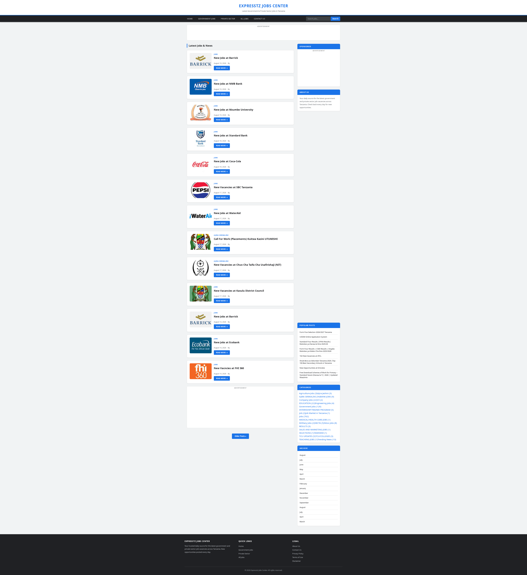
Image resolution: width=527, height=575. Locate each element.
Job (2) (302, 413)
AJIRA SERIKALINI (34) (309, 396)
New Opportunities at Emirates (312, 368)
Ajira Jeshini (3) (324, 393)
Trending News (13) (327, 439)
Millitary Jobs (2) (307, 423)
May (301, 469)
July (301, 460)
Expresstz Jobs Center (263, 5)
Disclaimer (296, 561)
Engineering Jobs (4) (324, 403)
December (304, 493)
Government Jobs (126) (310, 406)
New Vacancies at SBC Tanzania (233, 187)
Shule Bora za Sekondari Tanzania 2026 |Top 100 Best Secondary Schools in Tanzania (317, 362)
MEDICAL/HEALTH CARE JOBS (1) (314, 419)
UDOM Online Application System (313, 337)
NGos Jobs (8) (330, 423)
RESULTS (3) (305, 426)
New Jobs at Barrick (226, 57)
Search (335, 18)
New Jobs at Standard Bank (230, 135)
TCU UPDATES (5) (307, 436)
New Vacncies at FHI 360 (229, 368)
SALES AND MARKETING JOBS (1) (314, 429)
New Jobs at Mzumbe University (233, 109)
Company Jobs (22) (308, 399)
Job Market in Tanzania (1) (317, 413)
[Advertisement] (263, 34)
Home (190, 18)
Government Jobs (206, 18)
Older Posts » (240, 436)
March (302, 479)
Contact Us (259, 18)
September (304, 503)
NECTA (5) (319, 423)
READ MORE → (222, 68)
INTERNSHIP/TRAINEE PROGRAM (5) (316, 409)
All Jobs (244, 18)
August (302, 455)
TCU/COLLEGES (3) (324, 436)
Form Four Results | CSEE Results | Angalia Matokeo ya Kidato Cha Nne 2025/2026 (317, 350)
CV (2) (320, 399)
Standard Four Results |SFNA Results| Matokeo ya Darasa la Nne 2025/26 (315, 343)
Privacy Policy (297, 553)
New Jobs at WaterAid (227, 213)
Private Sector (228, 18)
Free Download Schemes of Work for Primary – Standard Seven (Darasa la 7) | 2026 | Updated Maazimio (318, 375)
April (301, 474)
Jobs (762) (304, 416)
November (304, 498)
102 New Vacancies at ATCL (310, 356)
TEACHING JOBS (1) (308, 439)
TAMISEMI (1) (320, 432)
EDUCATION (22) (307, 403)
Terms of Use (297, 557)
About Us (296, 546)
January (303, 488)
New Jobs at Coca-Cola (227, 161)
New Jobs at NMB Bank (228, 83)
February (303, 484)
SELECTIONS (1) (306, 432)
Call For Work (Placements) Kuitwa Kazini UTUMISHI (246, 239)
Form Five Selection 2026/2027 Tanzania (316, 332)
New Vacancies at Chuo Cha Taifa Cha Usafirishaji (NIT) (247, 264)
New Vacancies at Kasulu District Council (239, 290)
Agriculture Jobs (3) (308, 393)
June (301, 464)
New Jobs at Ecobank (226, 342)
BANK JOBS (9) (327, 396)
